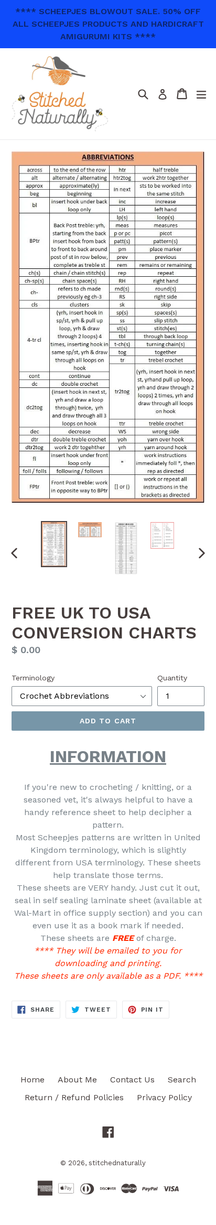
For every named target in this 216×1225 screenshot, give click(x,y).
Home (32, 1080)
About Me (77, 1080)
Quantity (172, 678)
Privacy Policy (164, 1097)
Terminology (33, 678)
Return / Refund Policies (74, 1097)
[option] (54, 544)
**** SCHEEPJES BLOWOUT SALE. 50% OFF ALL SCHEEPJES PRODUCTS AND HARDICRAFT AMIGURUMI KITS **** (108, 23)
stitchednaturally (117, 1163)
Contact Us (132, 1080)
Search (182, 1080)
